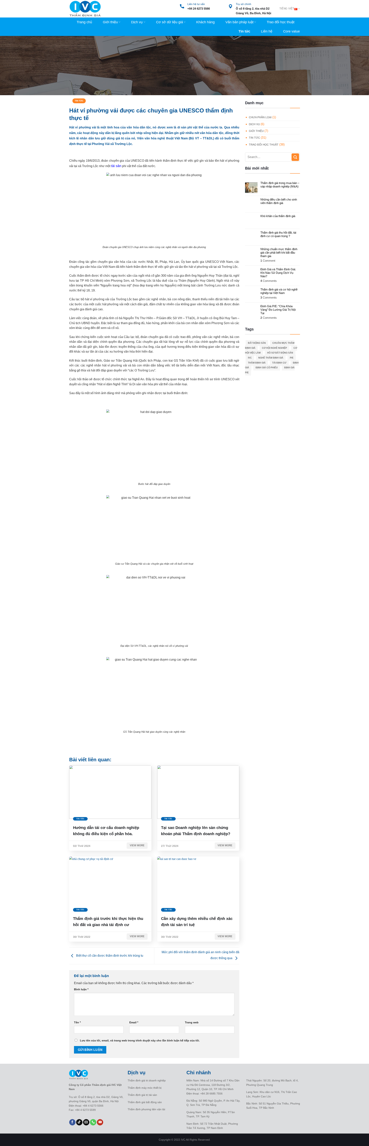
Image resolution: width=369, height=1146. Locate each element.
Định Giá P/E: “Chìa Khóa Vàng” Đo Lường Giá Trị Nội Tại (278, 310)
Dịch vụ (137, 22)
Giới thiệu (110, 22)
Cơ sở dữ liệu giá (169, 22)
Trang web (192, 1022)
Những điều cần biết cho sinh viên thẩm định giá (278, 201)
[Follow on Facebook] (72, 1122)
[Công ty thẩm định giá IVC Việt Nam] (85, 8)
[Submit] (295, 157)
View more (137, 845)
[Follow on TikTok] (79, 1122)
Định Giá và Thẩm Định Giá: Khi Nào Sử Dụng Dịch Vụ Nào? (278, 273)
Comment (267, 260)
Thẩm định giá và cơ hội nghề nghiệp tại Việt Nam (279, 291)
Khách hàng (205, 22)
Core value (291, 31)
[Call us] (93, 1122)
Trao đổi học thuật (280, 22)
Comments (268, 280)
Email (133, 1022)
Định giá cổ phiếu (267, 367)
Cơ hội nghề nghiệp (274, 348)
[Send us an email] (86, 1122)
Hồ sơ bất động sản (280, 352)
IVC (250, 357)
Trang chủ (84, 22)
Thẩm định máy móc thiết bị (144, 1087)
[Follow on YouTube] (100, 1122)
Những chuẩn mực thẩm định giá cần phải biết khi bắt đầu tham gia (278, 252)
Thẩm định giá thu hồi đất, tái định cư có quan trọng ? (278, 234)
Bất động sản (257, 343)
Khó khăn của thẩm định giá (277, 216)
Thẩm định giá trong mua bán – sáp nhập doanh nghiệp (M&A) (279, 184)
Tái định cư (279, 362)
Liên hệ (266, 31)
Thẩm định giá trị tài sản (142, 1094)
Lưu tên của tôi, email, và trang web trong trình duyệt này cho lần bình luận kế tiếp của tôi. (140, 1040)
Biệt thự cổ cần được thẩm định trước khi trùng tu (109, 955)
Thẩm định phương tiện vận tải (146, 1109)
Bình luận (81, 989)
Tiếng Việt (286, 8)
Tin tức (244, 31)
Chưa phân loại (260, 117)
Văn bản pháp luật (239, 22)
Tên (77, 1022)
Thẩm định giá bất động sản (145, 1102)
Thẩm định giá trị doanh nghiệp (147, 1080)
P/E (291, 357)
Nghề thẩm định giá (270, 357)
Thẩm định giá (257, 362)
